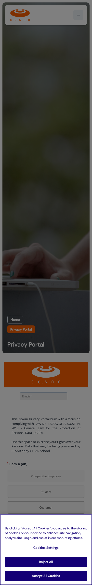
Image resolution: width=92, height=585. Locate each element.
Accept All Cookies (46, 576)
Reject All (46, 562)
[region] (46, 549)
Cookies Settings (46, 548)
